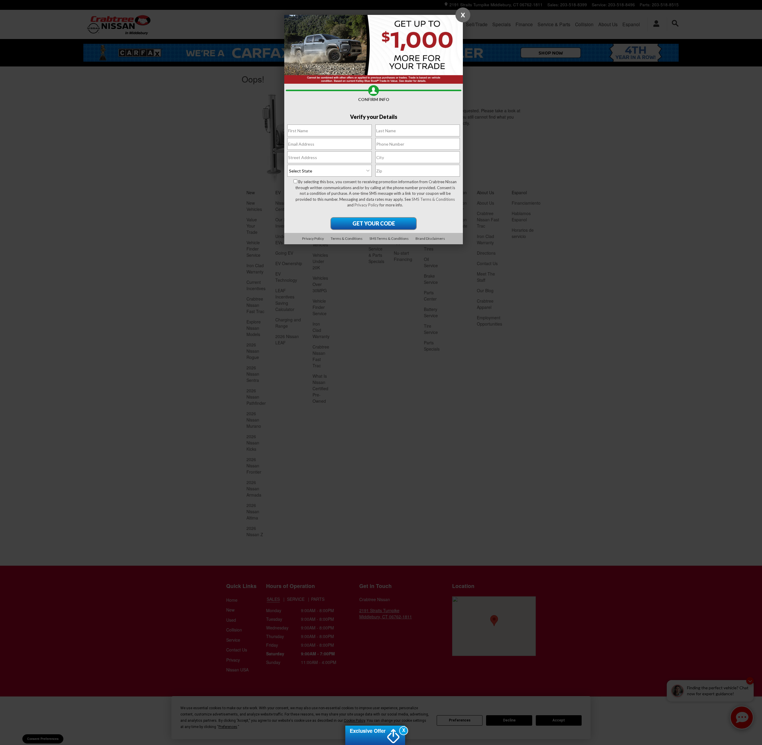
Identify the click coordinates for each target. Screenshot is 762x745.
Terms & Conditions (347, 238)
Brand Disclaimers (430, 238)
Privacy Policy (367, 205)
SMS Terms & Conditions (433, 199)
